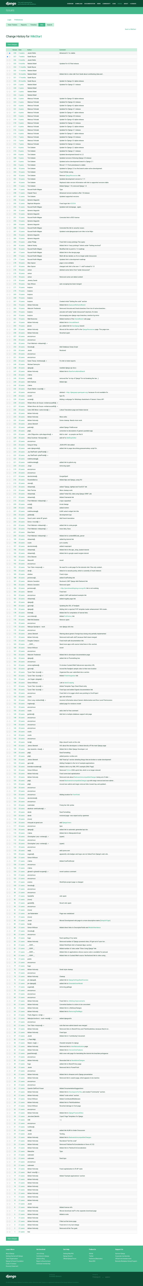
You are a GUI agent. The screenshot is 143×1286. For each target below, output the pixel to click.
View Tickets (12, 25)
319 (15, 119)
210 (15, 501)
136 (15, 760)
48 (15, 1067)
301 (15, 182)
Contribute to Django (42, 1256)
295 (15, 203)
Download (78, 3)
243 (15, 385)
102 (15, 878)
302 (15, 179)
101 (15, 882)
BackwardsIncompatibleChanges (85, 777)
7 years (21, 137)
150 (15, 711)
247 (15, 371)
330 (15, 81)
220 (15, 466)
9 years (21, 158)
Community (106, 3)
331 (15, 78)
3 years (21, 91)
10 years (22, 168)
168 (15, 648)
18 (15, 1172)
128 (15, 788)
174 (15, 627)
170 (15, 641)
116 (15, 830)
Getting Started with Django (14, 1256)
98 (15, 892)
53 (15, 1050)
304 (15, 172)
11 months (22, 67)
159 (15, 679)
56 (15, 1039)
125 (15, 798)
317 (15, 126)
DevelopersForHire (75, 1092)
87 (15, 931)
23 (15, 1155)
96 (15, 899)
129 (15, 784)
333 (15, 71)
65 (15, 1008)
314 (15, 137)
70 (15, 990)
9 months (22, 64)
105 (15, 868)
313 (15, 140)
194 (15, 557)
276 (15, 270)
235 (15, 413)
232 (15, 424)
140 (15, 746)
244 (15, 382)
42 (15, 1088)
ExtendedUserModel (76, 983)
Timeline (33, 25)
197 (15, 546)
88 (15, 927)
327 (15, 91)
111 (15, 847)
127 (15, 791)
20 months (22, 81)
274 (15, 277)
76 (15, 969)
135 (15, 763)
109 (15, 854)
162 (15, 669)
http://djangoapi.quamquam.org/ (77, 392)
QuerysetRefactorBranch (77, 305)
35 (15, 1113)
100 (15, 885)
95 (15, 903)
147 (15, 721)
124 (15, 802)
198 (15, 543)
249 (15, 364)
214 (15, 487)
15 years (22, 228)
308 (15, 158)
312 (15, 144)
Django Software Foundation (15, 1261)
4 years (21, 105)
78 (15, 962)
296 (15, 200)
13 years (22, 217)
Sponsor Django (120, 1253)
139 (15, 749)
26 (15, 1144)
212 (15, 494)
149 (15, 714)
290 (15, 221)
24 (15, 1151)
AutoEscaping (69, 683)
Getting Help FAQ (68, 1253)
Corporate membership (122, 1256)
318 (15, 123)
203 (15, 525)
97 (15, 896)
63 (15, 1015)
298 (15, 193)
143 (15, 735)
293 (15, 210)
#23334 (73, 203)
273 (15, 280)
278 (15, 263)
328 (15, 88)
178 (15, 613)
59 (15, 1029)
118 (15, 823)
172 (15, 634)
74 (15, 976)
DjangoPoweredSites (76, 1113)
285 (15, 238)
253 (15, 350)
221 (15, 462)
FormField (76, 795)
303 (15, 175)
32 (15, 1123)
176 (15, 620)
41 (15, 1092)
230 (15, 431)
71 (15, 987)
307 (15, 161)
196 (15, 550)
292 (15, 214)
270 (15, 291)
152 (15, 704)
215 (15, 483)
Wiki (41, 25)
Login (9, 20)
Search (49, 25)
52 (15, 1053)
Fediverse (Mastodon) (95, 1258)
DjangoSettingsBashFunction (78, 980)
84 (15, 941)
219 (15, 469)
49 (15, 1064)
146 (15, 725)
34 (15, 1116)
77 (15, 966)
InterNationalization (77, 1046)
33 (15, 1120)
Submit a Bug (40, 1258)
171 (15, 637)
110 (15, 851)
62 (15, 1018)
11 (15, 1197)
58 (15, 1032)
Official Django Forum (69, 1258)
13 (15, 1190)
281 (15, 252)
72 (15, 983)
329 (15, 85)
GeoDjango (75, 326)
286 (15, 235)
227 (15, 441)
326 (15, 95)
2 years (21, 85)
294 (15, 207)
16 (15, 1179)
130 (15, 781)
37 (15, 1106)
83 (15, 945)
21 (15, 1162)
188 (15, 578)
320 (15, 116)
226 (15, 445)
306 (15, 165)
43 (15, 1085)
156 (15, 690)
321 (15, 112)
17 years (22, 252)
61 (15, 1022)
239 (15, 399)
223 (15, 455)
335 (15, 64)
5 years (21, 116)
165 (15, 658)
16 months (22, 74)
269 (15, 294)
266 (15, 305)
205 (15, 518)
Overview (70, 3)
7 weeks (22, 57)
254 (15, 347)
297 (15, 196)
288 (15, 228)
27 (15, 1141)
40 (15, 1095)
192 (15, 564)
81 (15, 952)
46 (15, 1074)
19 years (22, 287)
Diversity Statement (12, 1266)
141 (15, 742)
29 (15, 1134)
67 (15, 1001)
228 (15, 438)
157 (15, 686)
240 (15, 396)
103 (15, 875)
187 (15, 581)
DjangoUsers (66, 823)
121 (15, 812)
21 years (22, 857)
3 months (22, 60)
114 (15, 837)
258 (15, 333)
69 (15, 994)
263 (15, 315)
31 (15, 1127)
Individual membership (43, 1263)
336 (15, 60)
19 (15, 1169)
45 (15, 1078)
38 (15, 1102)
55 (15, 1043)
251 (15, 357)
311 (15, 147)
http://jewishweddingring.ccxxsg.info (73, 588)
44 (15, 1081)
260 (15, 326)
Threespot (97, 1277)
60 (15, 1025)
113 (15, 840)
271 (15, 287)
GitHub (91, 1253)
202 (15, 529)
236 (15, 410)
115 (15, 833)
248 (15, 368)
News (99, 3)
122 (15, 809)
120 (15, 816)
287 (15, 231)
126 (15, 795)
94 (15, 906)
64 (15, 1011)
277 (15, 266)
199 (15, 539)
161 (15, 672)
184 (15, 592)
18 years (22, 263)
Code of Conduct (11, 1263)
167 (15, 651)
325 (15, 98)
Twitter (91, 1256)
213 (15, 490)
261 (15, 322)
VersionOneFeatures (76, 1050)
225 (15, 448)
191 (15, 567)
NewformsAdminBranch (77, 371)
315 (15, 133)
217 (15, 476)
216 (15, 480)
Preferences (18, 20)
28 (15, 1137)
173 (15, 630)
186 (15, 585)
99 (15, 889)
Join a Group (40, 1253)
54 (15, 1046)
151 (15, 707)
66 (15, 1004)
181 (15, 602)
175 (15, 623)
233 (15, 420)
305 (15, 168)
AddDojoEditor (71, 438)
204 (15, 522)
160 (15, 676)
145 (15, 728)
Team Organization (12, 1258)
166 (15, 655)
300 (15, 186)
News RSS (92, 1261)
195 (15, 553)
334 (15, 67)
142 (15, 739)
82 (15, 948)
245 (15, 378)
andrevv (109, 1277)
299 (15, 189)
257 (15, 336)
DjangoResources (72, 175)
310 (15, 151)
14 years (22, 221)
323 (15, 105)
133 (15, 770)
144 (15, 732)
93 (15, 910)
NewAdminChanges (78, 1060)
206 (15, 515)
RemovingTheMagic (75, 1011)
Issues (120, 3)
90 (15, 920)
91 (15, 917)
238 (15, 403)
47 (15, 1071)
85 (15, 938)
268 (15, 298)
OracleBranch (79, 319)
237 (15, 406)
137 (15, 756)
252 (15, 354)
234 (15, 417)
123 (15, 805)
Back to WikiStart (130, 29)
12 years (22, 196)
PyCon (68, 770)
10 (15, 1200)
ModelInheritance (95, 927)
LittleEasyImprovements (76, 1001)
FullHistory (68, 616)
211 (15, 497)
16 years (22, 245)
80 (15, 955)
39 (15, 1099)
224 (15, 452)
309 (15, 154)
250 (15, 361)
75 (15, 973)
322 (15, 109)
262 (15, 319)
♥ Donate (133, 3)
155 (15, 693)
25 (15, 1148)
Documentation (89, 3)
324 (15, 102)
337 (15, 57)
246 (15, 375)
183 (15, 595)
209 (15, 504)
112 (15, 844)
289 (15, 224)
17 (15, 1176)
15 (15, 1183)
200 (15, 536)
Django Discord (67, 1256)
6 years (21, 126)
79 (15, 959)
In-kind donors (55, 1276)
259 (15, 329)
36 (15, 1109)
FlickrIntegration (69, 676)
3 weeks (22, 53)
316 (15, 130)
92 (15, 913)
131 (15, 777)
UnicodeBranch (74, 322)
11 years (22, 186)
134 (15, 767)
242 (15, 389)
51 (15, 1057)
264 (15, 312)
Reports (24, 25)
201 (15, 532)
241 (15, 392)
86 (15, 934)
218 (15, 473)
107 (15, 861)
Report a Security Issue (43, 1261)
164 (15, 662)
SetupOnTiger (105, 920)
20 (15, 1165)
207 (15, 511)
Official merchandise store (123, 1258)
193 (15, 560)
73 (15, 980)
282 (15, 249)
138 (15, 753)
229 (15, 434)
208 (15, 508)
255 (15, 343)
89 (15, 924)
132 (15, 774)
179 (15, 609)
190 (15, 571)
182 (15, 599)
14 (15, 1186)
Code (114, 3)
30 (15, 1130)
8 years (21, 147)
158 (15, 683)
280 (15, 256)
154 (15, 697)
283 (15, 245)
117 (15, 826)
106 (15, 864)
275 (15, 273)
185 (15, 588)
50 (15, 1060)
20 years (22, 329)
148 (15, 718)
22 (15, 1158)
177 (15, 616)
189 (15, 574)
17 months (22, 78)
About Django (10, 1253)
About (126, 3)
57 (15, 1036)
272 (15, 284)
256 (15, 340)
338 (15, 53)
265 (15, 308)
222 (15, 459)
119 (15, 819)
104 (15, 871)
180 (15, 606)
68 (15, 997)
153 (15, 700)
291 (15, 217)
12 (15, 1193)
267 (15, 301)
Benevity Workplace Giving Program (126, 1261)
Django (11, 3)
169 (15, 644)
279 (15, 259)
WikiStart (36, 36)
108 (15, 857)
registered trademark (54, 1282)
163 (15, 665)
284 (15, 242)
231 (15, 427)
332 (15, 74)
